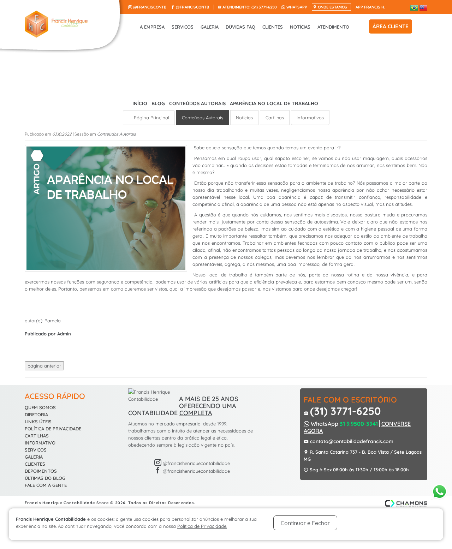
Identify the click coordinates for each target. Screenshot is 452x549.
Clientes (272, 27)
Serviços (183, 27)
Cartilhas (275, 117)
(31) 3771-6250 (249, 7)
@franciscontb (149, 7)
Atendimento (333, 27)
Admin (64, 333)
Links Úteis (38, 421)
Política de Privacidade (53, 428)
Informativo (40, 443)
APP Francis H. (370, 7)
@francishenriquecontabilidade (195, 463)
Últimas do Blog (45, 478)
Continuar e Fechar (305, 522)
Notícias (300, 27)
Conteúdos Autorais (198, 103)
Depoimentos (41, 471)
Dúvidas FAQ (240, 27)
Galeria (210, 27)
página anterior (44, 366)
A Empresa (152, 27)
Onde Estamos (332, 7)
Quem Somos (40, 407)
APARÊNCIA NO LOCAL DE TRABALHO (274, 103)
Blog (158, 103)
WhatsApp (296, 7)
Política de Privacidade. (202, 526)
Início (139, 103)
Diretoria (36, 414)
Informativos (310, 117)
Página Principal (150, 117)
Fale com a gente (46, 485)
